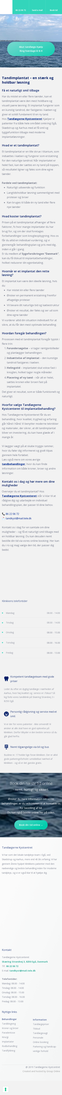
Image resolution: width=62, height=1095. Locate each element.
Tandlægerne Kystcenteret (24, 119)
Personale (38, 1037)
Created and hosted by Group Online (41, 1071)
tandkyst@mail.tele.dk (18, 518)
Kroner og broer (10, 1028)
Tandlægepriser (41, 1024)
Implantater (8, 1041)
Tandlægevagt (40, 1033)
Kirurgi (5, 1037)
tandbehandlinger (13, 464)
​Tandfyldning (8, 1050)
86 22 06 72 (12, 514)
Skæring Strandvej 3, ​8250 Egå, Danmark (25, 961)
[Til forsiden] (31, 28)
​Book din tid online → (31, 824)
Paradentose (8, 1032)
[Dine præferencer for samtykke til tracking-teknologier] (6, 1089)
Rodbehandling (9, 1046)
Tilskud (36, 1028)
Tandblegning (9, 1023)
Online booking (40, 1042)
